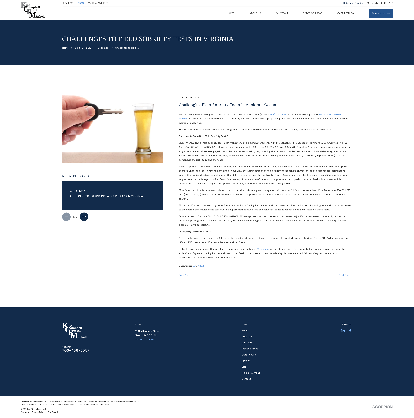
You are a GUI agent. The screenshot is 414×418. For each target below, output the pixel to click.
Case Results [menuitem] (345, 13)
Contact (246, 378)
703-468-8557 (379, 3)
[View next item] (84, 217)
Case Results (249, 354)
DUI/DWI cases (278, 114)
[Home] (33, 10)
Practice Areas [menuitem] (312, 13)
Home (245, 330)
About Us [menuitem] (255, 13)
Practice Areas (250, 348)
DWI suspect (263, 249)
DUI (194, 265)
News (201, 265)
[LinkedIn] (343, 330)
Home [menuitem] (230, 13)
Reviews (68, 3)
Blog (81, 3)
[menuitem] (25, 412)
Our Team (247, 342)
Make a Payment (98, 3)
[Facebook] (350, 330)
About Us (247, 336)
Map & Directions (144, 339)
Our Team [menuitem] (282, 13)
